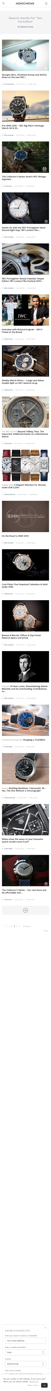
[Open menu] (46, 3)
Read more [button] (33, 1382)
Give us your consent (13, 1370)
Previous (27, 926)
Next (46, 931)
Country (8, 1359)
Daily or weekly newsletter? (15, 1347)
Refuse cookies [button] (33, 1385)
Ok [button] (44, 1385)
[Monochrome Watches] (25, 3)
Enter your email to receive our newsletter (21, 1336)
